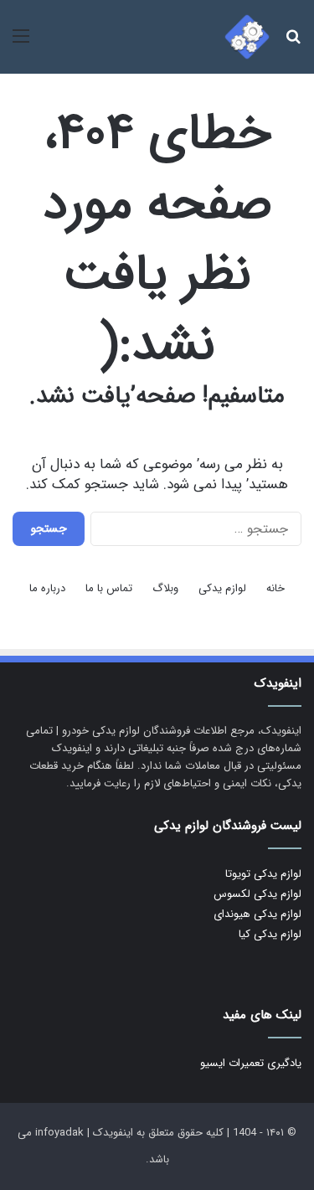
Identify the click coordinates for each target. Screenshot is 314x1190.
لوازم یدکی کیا (270, 934)
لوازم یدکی (222, 588)
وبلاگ (165, 588)
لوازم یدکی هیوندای (257, 914)
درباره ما (47, 588)
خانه (275, 588)
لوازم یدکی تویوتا (263, 874)
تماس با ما (108, 588)
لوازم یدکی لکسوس (257, 894)
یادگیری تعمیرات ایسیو (250, 1063)
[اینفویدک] (247, 37)
